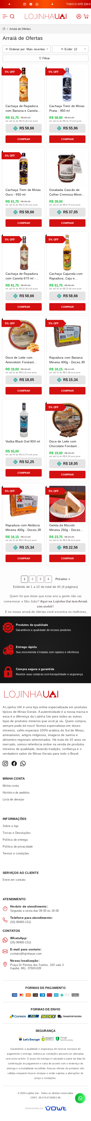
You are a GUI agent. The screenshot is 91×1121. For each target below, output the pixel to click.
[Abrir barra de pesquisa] (12, 16)
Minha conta (11, 785)
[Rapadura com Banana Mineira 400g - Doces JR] (67, 336)
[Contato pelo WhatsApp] (80, 1098)
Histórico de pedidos (16, 792)
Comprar (23, 139)
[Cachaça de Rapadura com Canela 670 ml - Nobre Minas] (24, 252)
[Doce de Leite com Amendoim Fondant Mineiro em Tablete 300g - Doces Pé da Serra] (24, 336)
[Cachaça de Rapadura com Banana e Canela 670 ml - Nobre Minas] (24, 85)
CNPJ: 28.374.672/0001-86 (45, 1097)
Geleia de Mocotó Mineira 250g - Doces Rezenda (64, 529)
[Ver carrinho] (85, 16)
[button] (5, 16)
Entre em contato (14, 879)
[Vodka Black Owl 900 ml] (24, 420)
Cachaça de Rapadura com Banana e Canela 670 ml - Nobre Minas (22, 110)
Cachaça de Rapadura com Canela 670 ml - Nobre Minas (22, 278)
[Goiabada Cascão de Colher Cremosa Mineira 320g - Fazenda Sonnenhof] (67, 168)
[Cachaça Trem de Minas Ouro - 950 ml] (24, 168)
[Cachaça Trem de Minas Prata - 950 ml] (67, 85)
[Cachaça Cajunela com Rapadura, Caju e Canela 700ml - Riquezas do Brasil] (67, 252)
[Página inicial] (45, 16)
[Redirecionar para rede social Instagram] (18, 4)
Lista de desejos (13, 799)
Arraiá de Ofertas (19, 29)
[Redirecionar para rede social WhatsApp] (31, 4)
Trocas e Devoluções (17, 833)
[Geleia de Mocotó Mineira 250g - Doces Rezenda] (67, 504)
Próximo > (62, 579)
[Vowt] (45, 1107)
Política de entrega (15, 839)
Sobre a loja (10, 826)
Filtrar (46, 58)
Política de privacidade (18, 846)
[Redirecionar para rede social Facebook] (24, 4)
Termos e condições (16, 853)
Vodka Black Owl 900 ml (23, 441)
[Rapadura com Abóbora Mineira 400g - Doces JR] (24, 504)
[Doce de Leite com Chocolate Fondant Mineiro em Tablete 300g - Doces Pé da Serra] (67, 420)
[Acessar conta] (78, 16)
